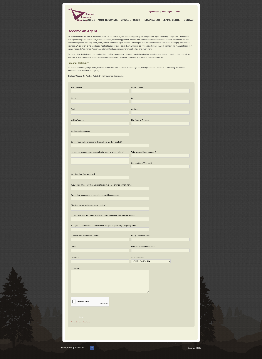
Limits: (73, 247)
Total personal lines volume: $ (143, 152)
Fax (132, 98)
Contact (189, 20)
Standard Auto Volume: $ (141, 163)
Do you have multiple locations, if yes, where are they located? (96, 142)
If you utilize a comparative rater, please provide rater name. (95, 195)
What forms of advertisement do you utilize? (88, 205)
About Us (89, 20)
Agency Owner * (138, 87)
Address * (135, 109)
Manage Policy (130, 20)
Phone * (74, 98)
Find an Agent (151, 20)
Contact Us (79, 348)
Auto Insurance (107, 20)
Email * (74, 109)
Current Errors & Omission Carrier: (85, 236)
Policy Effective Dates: (140, 236)
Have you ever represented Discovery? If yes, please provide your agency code (103, 226)
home (178, 12)
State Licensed (137, 258)
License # (75, 258)
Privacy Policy (66, 348)
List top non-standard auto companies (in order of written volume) (97, 152)
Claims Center (172, 20)
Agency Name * (77, 87)
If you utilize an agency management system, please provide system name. (101, 185)
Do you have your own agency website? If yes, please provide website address (103, 215)
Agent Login (154, 12)
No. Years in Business (140, 120)
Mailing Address (77, 120)
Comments (75, 268)
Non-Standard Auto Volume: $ (83, 174)
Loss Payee (167, 12)
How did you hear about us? (143, 247)
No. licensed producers (80, 131)
